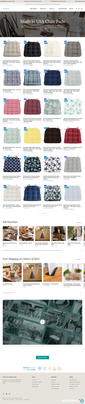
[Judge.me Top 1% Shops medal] (54, 368)
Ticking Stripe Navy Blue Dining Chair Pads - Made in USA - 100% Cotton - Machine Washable (71, 91)
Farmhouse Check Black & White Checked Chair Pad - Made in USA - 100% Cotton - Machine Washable (72, 62)
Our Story (34, 379)
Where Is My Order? (73, 386)
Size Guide (53, 379)
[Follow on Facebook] (3, 394)
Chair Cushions (33, 8)
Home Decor (43, 8)
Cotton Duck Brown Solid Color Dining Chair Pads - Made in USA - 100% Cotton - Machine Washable (52, 149)
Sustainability (35, 386)
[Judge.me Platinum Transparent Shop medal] (45, 368)
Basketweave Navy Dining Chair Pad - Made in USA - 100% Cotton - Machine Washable (72, 206)
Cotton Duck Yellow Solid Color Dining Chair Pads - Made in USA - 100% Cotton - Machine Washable (32, 149)
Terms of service (19, 399)
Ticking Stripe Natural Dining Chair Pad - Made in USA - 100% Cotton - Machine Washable (52, 62)
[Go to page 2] (45, 213)
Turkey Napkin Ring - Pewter (25, 243)
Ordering (53, 382)
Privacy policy (12, 399)
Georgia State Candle (7, 284)
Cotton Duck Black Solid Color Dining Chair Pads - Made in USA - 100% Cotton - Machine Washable (32, 62)
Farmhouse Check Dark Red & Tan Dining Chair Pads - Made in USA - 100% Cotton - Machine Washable (32, 120)
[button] (82, 401)
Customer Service (63, 8)
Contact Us (71, 388)
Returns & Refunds (55, 386)
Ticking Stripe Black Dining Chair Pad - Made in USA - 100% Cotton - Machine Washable (11, 62)
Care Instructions (55, 388)
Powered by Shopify (18, 398)
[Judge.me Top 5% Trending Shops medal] (59, 368)
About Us (71, 8)
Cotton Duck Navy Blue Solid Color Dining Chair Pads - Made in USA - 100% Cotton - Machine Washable (52, 91)
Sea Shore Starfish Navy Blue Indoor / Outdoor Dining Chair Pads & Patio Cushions (51, 178)
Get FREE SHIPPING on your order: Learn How (25, 1)
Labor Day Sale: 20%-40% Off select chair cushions (50, 1)
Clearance (51, 8)
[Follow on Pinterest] (9, 394)
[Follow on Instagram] (6, 394)
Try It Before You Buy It (74, 384)
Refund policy (5, 399)
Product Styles (35, 384)
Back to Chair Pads (42, 357)
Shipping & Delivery (55, 384)
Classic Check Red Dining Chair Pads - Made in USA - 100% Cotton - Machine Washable (11, 120)
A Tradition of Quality (37, 382)
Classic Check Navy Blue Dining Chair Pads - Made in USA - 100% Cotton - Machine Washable (31, 91)
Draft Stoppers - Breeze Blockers (50, 284)
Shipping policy (26, 399)
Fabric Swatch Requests (74, 382)
